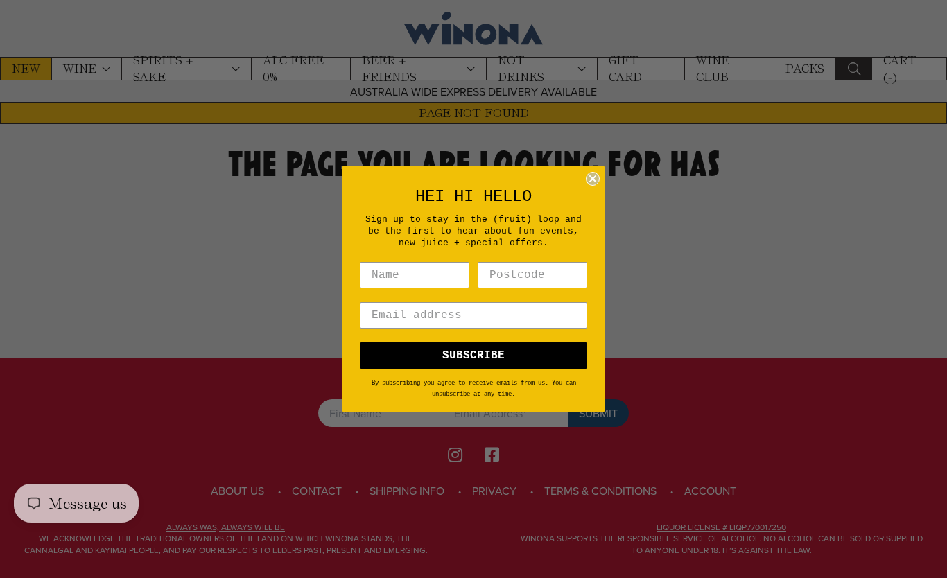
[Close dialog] (593, 179)
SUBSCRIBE (473, 355)
